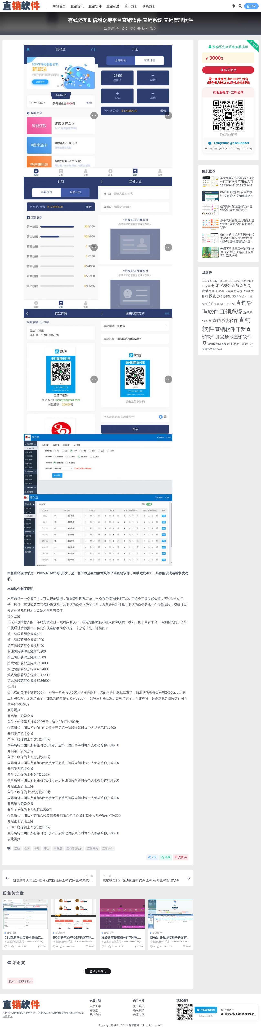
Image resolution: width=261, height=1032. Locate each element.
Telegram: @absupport (231, 143)
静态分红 (212, 349)
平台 (47, 848)
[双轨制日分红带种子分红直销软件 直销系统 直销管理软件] (170, 914)
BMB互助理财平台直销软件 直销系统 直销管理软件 (236, 194)
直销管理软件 (75, 848)
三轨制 (237, 280)
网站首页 (59, 6)
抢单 (244, 296)
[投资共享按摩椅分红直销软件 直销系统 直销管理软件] (122, 914)
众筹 (27, 848)
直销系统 (92, 848)
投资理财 (236, 296)
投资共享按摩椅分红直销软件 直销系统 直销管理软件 (121, 939)
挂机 (250, 296)
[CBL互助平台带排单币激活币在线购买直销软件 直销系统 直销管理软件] (25, 914)
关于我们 (130, 6)
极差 (217, 304)
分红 (215, 285)
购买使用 (230, 70)
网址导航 (95, 1015)
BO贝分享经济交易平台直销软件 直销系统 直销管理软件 (73, 939)
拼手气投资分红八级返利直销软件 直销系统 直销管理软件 (237, 223)
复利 (212, 291)
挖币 (204, 303)
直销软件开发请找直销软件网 (227, 336)
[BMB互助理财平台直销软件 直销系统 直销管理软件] (210, 196)
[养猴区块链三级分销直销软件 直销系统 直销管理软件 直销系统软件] (210, 252)
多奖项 (229, 291)
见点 (251, 344)
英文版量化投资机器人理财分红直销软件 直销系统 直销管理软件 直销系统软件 (237, 181)
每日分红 (224, 303)
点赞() (182, 857)
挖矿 (211, 304)
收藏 (167, 857)
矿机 (229, 344)
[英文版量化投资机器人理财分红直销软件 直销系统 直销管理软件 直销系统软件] (210, 181)
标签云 (94, 1010)
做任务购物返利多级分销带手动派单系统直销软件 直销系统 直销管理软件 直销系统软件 (237, 240)
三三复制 (207, 280)
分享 (154, 857)
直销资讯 (77, 6)
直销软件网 (214, 344)
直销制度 (112, 6)
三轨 (230, 280)
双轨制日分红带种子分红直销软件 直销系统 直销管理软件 (170, 939)
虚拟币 (244, 344)
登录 (253, 6)
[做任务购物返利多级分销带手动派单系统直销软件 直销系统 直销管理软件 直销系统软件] (210, 238)
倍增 (37, 848)
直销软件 (95, 6)
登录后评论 (99, 971)
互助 (17, 848)
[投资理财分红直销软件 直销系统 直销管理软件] (210, 210)
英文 (236, 343)
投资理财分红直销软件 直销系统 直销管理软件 (236, 208)
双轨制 (245, 285)
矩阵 (224, 344)
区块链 (225, 285)
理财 (232, 304)
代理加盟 (138, 1015)
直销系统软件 (225, 320)
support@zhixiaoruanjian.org (230, 148)
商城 (205, 291)
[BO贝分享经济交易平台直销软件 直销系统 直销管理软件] (73, 914)
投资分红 (224, 295)
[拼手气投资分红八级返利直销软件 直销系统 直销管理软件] (210, 224)
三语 (225, 280)
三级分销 (217, 280)
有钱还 (58, 848)
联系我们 (148, 6)
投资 (212, 295)
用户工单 (95, 1006)
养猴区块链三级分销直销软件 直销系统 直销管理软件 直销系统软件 (237, 252)
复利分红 (219, 291)
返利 (204, 349)
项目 (219, 349)
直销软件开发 (230, 329)
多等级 (238, 291)
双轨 (235, 285)
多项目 (246, 291)
